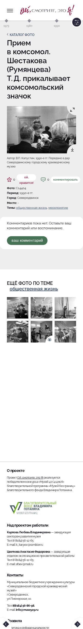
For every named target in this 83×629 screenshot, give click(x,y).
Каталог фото (22, 35)
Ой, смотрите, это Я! (30, 477)
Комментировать (65, 179)
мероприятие (58, 207)
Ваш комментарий (27, 240)
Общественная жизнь (31, 207)
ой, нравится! (26, 178)
